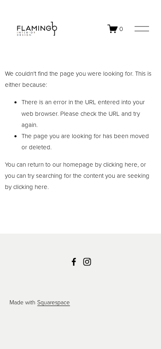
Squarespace (53, 302)
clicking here (120, 164)
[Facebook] (74, 262)
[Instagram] (87, 262)
